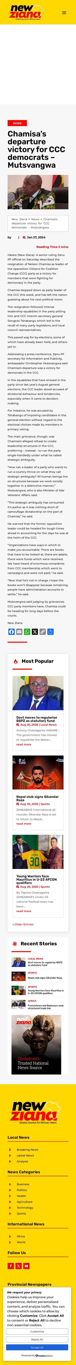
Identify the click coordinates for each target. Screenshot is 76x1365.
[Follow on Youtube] (26, 1266)
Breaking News (27, 1149)
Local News (49, 724)
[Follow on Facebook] (11, 1266)
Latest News (25, 1155)
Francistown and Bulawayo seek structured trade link (46, 1007)
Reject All (37, 1339)
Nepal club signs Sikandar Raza (37, 798)
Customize (37, 1331)
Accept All (37, 1347)
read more (23, 744)
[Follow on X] (18, 1266)
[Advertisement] (38, 64)
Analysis (22, 1161)
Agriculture (25, 1202)
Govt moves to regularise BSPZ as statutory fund (36, 719)
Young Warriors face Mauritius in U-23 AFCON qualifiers (36, 879)
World (21, 1242)
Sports (45, 804)
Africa (32, 1001)
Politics (22, 1190)
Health (21, 1196)
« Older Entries (22, 924)
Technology (25, 1207)
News (17, 123)
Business (23, 1184)
